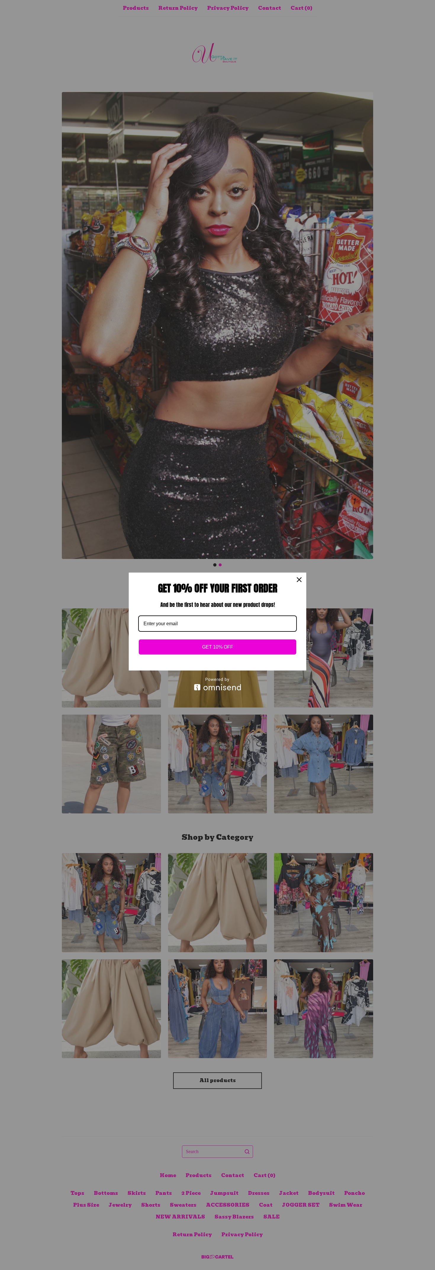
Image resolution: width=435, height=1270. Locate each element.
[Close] (299, 580)
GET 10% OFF (217, 646)
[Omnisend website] (217, 684)
